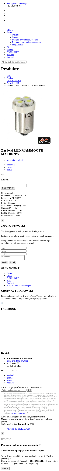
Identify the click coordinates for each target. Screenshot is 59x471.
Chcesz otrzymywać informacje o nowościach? (21, 387)
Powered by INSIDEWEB (18, 429)
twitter (9, 169)
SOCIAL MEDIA (9, 370)
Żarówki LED (13, 83)
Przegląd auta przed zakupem (19, 285)
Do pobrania (17, 44)
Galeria (15, 37)
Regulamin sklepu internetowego (26, 42)
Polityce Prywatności (18, 413)
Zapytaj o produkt (15, 160)
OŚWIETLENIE (14, 80)
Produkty (11, 78)
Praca (9, 280)
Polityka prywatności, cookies (25, 40)
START (10, 30)
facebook (11, 165)
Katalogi (10, 49)
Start (9, 75)
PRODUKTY (13, 52)
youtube (10, 383)
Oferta (9, 47)
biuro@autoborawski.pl (17, 3)
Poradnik (10, 54)
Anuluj (12, 262)
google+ (10, 167)
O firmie (15, 35)
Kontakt (10, 57)
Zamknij (5, 468)
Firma (9, 32)
